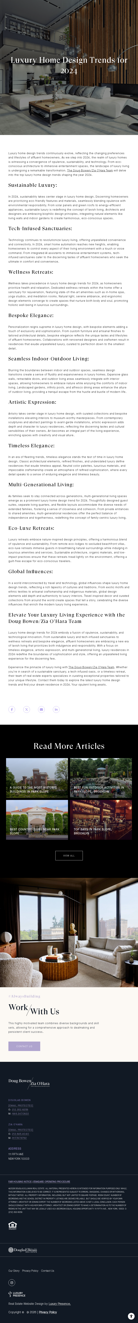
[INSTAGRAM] (11, 1282)
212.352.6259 (20, 1109)
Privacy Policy (30, 1271)
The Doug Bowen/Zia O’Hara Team (90, 170)
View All (69, 855)
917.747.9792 (19, 1137)
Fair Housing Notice (20, 1181)
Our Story (14, 1271)
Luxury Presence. (60, 1303)
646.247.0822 (20, 1113)
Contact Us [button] (24, 1046)
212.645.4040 (20, 1133)
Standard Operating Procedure (51, 1181)
